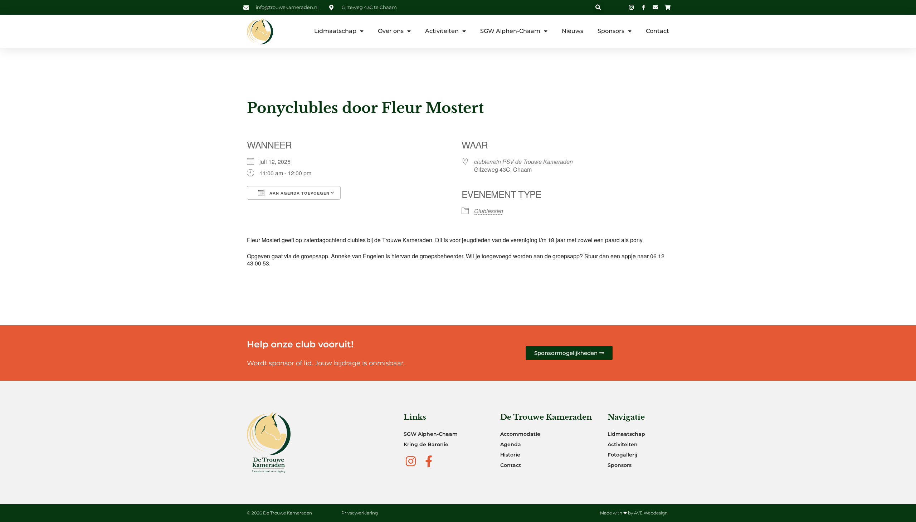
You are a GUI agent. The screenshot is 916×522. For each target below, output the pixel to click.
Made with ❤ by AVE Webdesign (634, 513)
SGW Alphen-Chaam (510, 31)
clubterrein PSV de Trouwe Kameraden (523, 161)
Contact (657, 31)
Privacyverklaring (359, 513)
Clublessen (488, 211)
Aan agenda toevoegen (299, 193)
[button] (598, 7)
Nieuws (572, 31)
